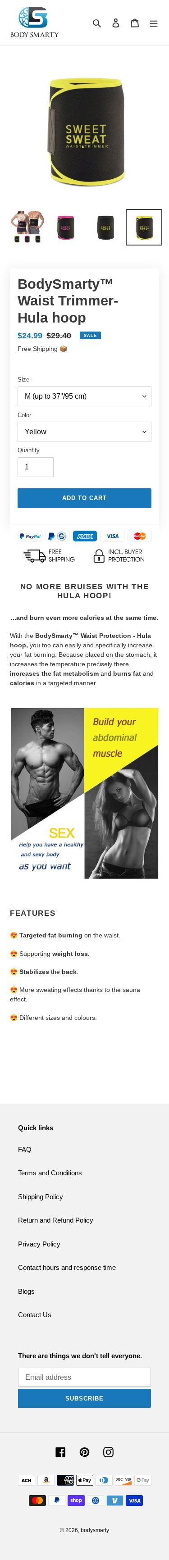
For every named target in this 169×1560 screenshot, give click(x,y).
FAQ (25, 1149)
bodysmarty (95, 1530)
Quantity (29, 450)
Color (24, 415)
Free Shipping (38, 348)
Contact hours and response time (67, 1267)
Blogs (26, 1291)
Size (23, 379)
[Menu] (153, 22)
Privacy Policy (39, 1244)
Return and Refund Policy (55, 1220)
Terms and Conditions (50, 1173)
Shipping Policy (40, 1197)
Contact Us (34, 1315)
